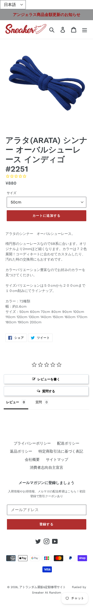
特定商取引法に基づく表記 (60, 451)
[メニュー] (84, 29)
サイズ (11, 193)
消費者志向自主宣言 (46, 467)
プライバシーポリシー (32, 443)
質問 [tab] (38, 402)
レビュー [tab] (12, 402)
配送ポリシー (68, 443)
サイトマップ (57, 459)
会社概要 (32, 459)
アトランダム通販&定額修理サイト (42, 587)
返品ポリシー (21, 451)
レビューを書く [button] (48, 379)
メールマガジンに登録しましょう (46, 482)
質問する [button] (48, 391)
